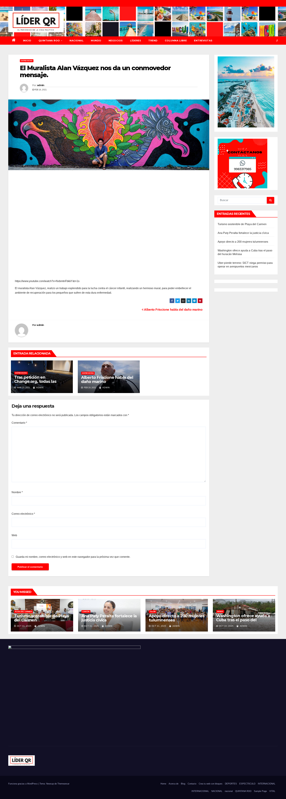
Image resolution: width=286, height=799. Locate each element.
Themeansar (63, 783)
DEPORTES (231, 783)
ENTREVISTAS (203, 40)
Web (14, 535)
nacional (229, 791)
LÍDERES (135, 40)
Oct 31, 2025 (24, 626)
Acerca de (173, 783)
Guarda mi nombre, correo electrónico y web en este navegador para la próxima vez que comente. (73, 556)
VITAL (272, 791)
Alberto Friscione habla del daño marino (172, 309)
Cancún (85, 611)
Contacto (192, 783)
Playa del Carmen (23, 611)
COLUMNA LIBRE (176, 40)
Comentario (19, 422)
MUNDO (96, 40)
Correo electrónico (23, 513)
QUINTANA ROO (49, 40)
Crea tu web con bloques (210, 783)
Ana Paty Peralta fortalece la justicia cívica (243, 233)
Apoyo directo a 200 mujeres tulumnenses (243, 241)
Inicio (27, 40)
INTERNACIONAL (266, 783)
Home (163, 783)
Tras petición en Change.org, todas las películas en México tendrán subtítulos (41, 383)
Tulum (152, 611)
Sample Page (260, 791)
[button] (277, 40)
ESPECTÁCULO (247, 783)
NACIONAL (77, 40)
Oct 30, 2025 (226, 626)
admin (40, 85)
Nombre (17, 492)
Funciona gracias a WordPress (23, 783)
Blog (183, 783)
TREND (153, 40)
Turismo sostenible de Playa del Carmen (242, 224)
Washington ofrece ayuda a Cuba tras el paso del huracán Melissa (243, 619)
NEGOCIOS (116, 40)
